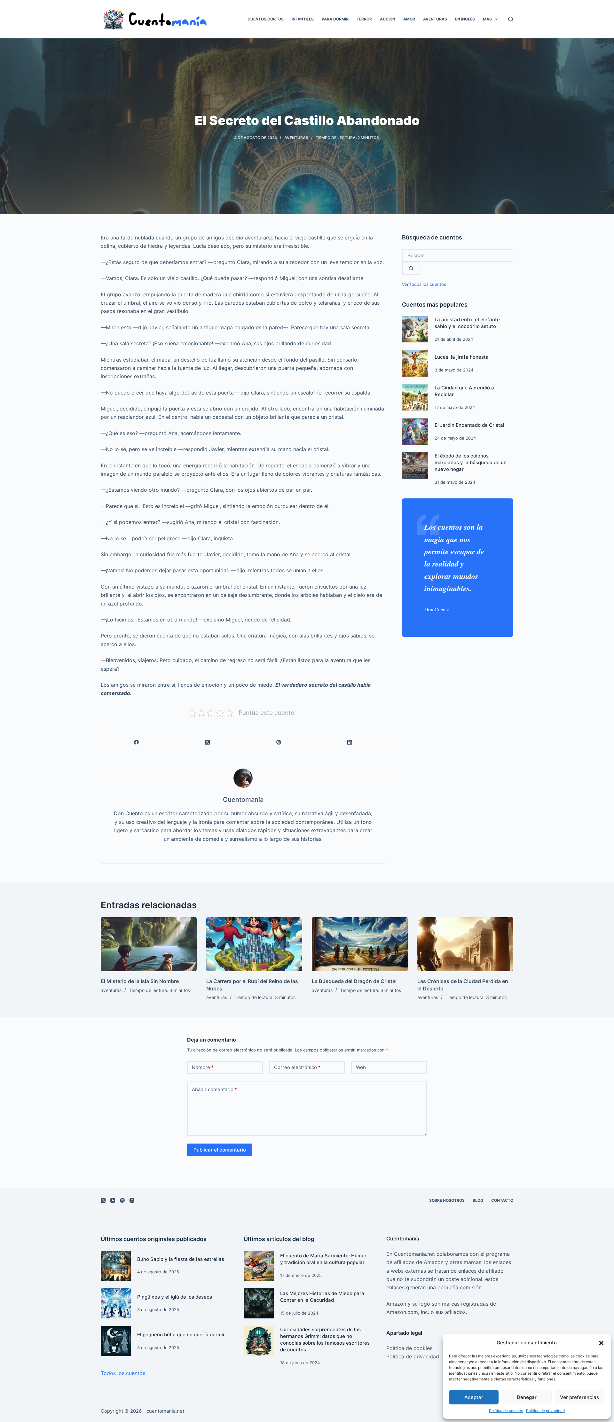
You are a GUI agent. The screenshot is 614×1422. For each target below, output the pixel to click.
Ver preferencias (579, 1397)
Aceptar (473, 1397)
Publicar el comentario (219, 1150)
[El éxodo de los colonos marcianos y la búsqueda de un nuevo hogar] (415, 465)
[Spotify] (122, 1200)
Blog (478, 1200)
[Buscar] (510, 19)
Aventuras (435, 19)
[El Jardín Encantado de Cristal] (415, 431)
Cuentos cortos (266, 19)
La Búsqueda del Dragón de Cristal (354, 981)
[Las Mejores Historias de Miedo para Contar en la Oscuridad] (259, 1303)
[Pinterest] (278, 742)
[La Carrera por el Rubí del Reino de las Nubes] (254, 944)
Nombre (203, 1067)
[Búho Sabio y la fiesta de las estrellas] (116, 1266)
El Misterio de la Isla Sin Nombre (140, 981)
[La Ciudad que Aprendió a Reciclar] (415, 397)
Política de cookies (506, 1410)
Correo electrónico (297, 1067)
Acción (387, 19)
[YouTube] (112, 1200)
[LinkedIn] (349, 742)
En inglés (465, 19)
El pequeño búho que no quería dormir (181, 1335)
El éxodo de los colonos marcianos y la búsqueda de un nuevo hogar (471, 462)
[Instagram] (132, 1200)
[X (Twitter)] (207, 742)
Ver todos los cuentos (424, 284)
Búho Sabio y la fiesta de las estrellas (180, 1259)
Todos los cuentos (123, 1373)
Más (487, 19)
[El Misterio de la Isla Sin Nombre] (149, 944)
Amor (409, 19)
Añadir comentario (214, 1089)
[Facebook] (136, 742)
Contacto (502, 1200)
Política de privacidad (545, 1410)
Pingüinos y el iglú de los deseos (174, 1297)
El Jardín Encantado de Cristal (469, 425)
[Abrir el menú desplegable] (496, 19)
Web (361, 1067)
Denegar (527, 1397)
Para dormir (335, 19)
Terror (364, 19)
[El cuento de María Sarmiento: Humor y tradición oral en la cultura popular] (259, 1266)
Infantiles (303, 19)
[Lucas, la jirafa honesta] (415, 363)
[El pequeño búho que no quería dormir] (116, 1341)
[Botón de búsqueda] (411, 268)
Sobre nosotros (447, 1200)
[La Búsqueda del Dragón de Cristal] (360, 944)
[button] (601, 1343)
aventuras (296, 137)
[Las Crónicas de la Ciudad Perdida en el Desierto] (465, 944)
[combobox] (457, 255)
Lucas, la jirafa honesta (462, 357)
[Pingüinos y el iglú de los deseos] (116, 1303)
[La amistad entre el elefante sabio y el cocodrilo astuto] (415, 329)
